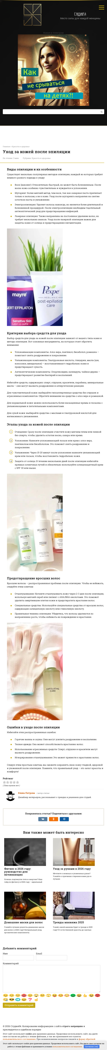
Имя (5, 953)
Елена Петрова (26, 792)
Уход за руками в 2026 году (72, 868)
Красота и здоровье (41, 158)
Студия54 (80, 14)
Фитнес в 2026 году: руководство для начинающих (17, 871)
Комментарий (11, 963)
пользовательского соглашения (19, 1039)
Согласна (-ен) (91, 1046)
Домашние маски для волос (23, 922)
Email (39, 953)
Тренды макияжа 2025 (68, 922)
